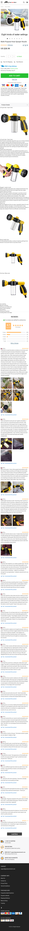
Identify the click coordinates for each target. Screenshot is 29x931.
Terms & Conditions (5, 886)
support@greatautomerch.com (8, 869)
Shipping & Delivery (5, 898)
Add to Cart (14, 75)
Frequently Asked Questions (7, 893)
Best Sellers (7, 6)
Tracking (3, 903)
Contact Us (3, 880)
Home (2, 6)
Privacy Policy (4, 883)
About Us (3, 878)
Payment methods (5, 895)
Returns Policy (4, 900)
